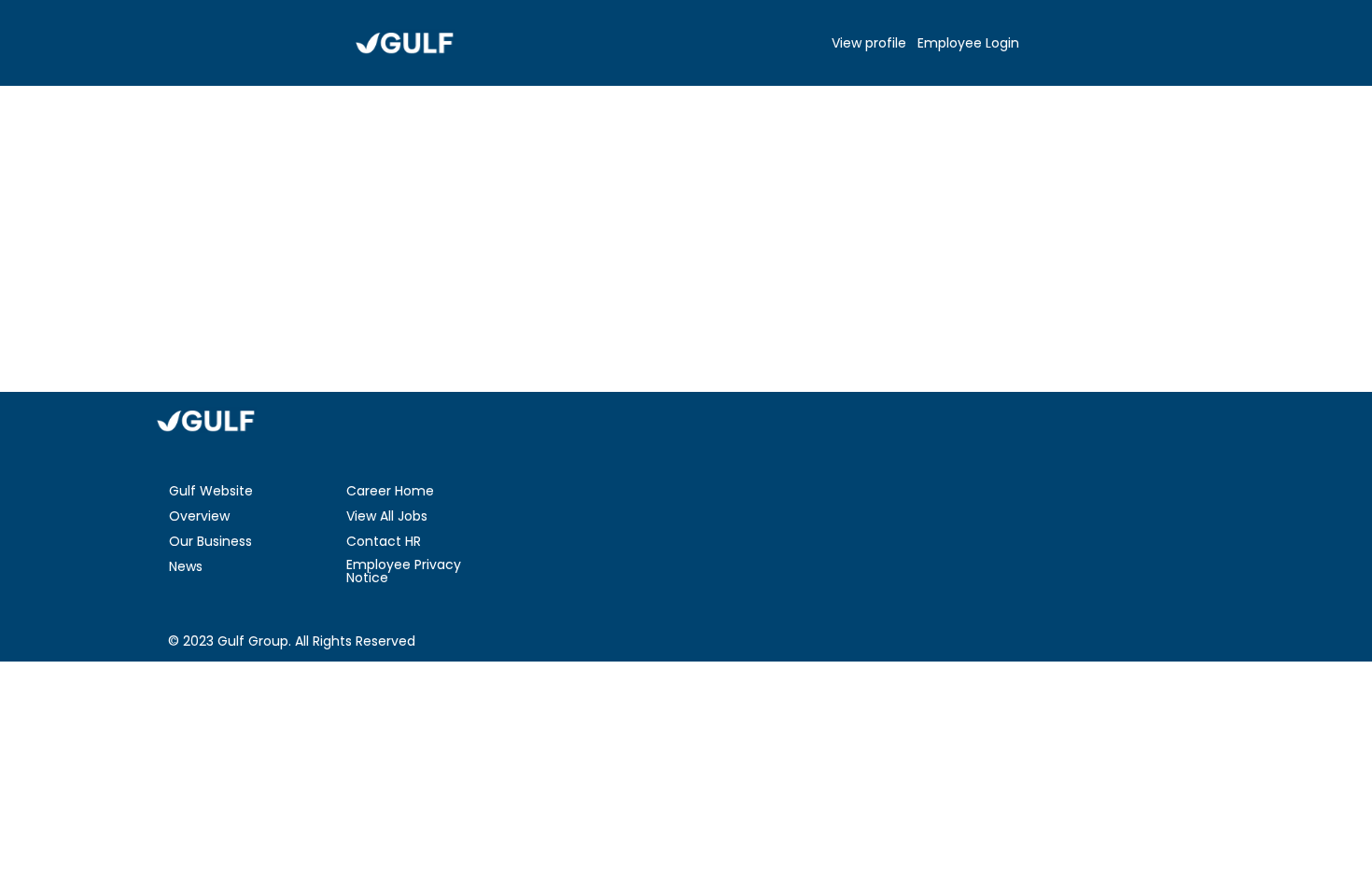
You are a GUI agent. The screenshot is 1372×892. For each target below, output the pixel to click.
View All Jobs (386, 516)
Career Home (390, 490)
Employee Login (968, 43)
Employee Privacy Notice (403, 571)
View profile (869, 43)
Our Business (210, 541)
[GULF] (404, 43)
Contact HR (383, 541)
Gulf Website (211, 490)
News (186, 566)
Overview (199, 516)
